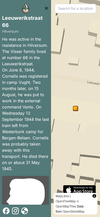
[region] (75, 108)
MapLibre (62, 196)
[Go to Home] (25, 8)
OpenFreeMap (66, 201)
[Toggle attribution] (94, 196)
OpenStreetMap (74, 211)
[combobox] (75, 8)
